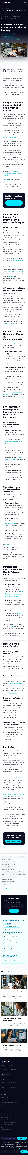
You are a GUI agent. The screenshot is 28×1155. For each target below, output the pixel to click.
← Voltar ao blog (5, 888)
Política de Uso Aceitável (7, 1124)
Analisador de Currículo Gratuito (9, 1090)
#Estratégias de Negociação (19, 874)
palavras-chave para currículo (14, 343)
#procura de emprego (19, 871)
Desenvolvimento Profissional (8, 34)
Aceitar (24, 1151)
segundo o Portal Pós (16, 683)
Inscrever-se (14, 911)
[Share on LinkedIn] (21, 888)
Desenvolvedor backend (10, 942)
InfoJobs (19, 613)
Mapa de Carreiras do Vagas (16, 271)
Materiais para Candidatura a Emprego (10, 39)
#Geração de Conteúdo (7, 866)
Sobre (2, 1127)
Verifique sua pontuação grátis (13, 203)
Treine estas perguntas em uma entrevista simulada (11, 955)
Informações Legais (6, 1129)
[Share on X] (17, 888)
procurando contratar (9, 828)
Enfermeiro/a (7, 923)
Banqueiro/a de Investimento (11, 926)
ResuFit (6, 179)
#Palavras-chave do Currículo (8, 881)
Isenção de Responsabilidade (9, 1122)
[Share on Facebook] (25, 888)
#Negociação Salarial (6, 884)
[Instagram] (8, 1069)
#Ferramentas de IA (6, 857)
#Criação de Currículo (7, 879)
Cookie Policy (16, 1148)
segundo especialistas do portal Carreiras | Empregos (13, 173)
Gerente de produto (9, 940)
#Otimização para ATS (7, 859)
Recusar (16, 1151)
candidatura (13, 693)
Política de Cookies (6, 1119)
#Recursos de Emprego (7, 871)
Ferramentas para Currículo (8, 36)
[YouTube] (12, 1069)
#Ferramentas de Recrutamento (9, 876)
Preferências (6, 1151)
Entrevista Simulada (6, 1085)
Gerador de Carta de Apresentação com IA (12, 1087)
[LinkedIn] (2, 1069)
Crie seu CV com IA (10, 961)
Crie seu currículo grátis (13, 841)
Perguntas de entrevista (7, 1100)
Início (2, 8)
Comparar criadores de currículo (9, 1102)
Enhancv (6, 949)
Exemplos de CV (5, 1097)
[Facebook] (5, 1069)
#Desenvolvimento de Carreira (9, 864)
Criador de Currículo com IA (8, 1082)
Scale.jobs (6, 951)
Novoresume (14, 949)
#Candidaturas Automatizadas (8, 861)
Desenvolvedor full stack (10, 937)
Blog (7, 8)
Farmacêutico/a (8, 929)
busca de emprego (8, 323)
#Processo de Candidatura (19, 857)
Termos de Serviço (6, 1117)
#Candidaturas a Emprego (8, 869)
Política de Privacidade (7, 1114)
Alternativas (4, 1105)
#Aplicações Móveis (6, 874)
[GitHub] (15, 1069)
